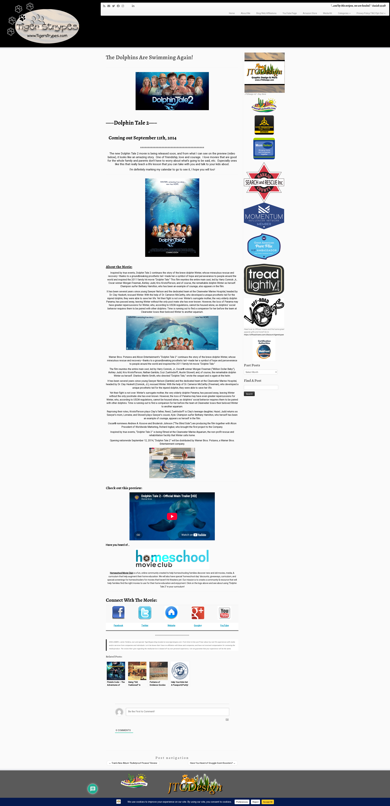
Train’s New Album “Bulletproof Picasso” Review (133, 763)
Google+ (198, 625)
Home (232, 13)
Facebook (118, 625)
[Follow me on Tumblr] (127, 6)
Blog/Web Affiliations (266, 13)
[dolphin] (172, 217)
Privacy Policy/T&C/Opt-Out (370, 13)
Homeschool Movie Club (121, 573)
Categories (343, 13)
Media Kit (327, 13)
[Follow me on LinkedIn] (134, 6)
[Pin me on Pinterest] (131, 6)
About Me (245, 13)
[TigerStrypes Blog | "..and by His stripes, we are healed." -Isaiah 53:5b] (45, 24)
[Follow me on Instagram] (124, 6)
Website (171, 625)
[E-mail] (109, 6)
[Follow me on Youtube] (129, 6)
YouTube (224, 625)
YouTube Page (290, 13)
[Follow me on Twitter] (114, 6)
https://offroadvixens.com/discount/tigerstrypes (264, 335)
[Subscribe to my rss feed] (105, 6)
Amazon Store (310, 13)
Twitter (144, 625)
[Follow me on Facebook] (119, 6)
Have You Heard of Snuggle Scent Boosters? (212, 763)
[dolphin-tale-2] (172, 91)
